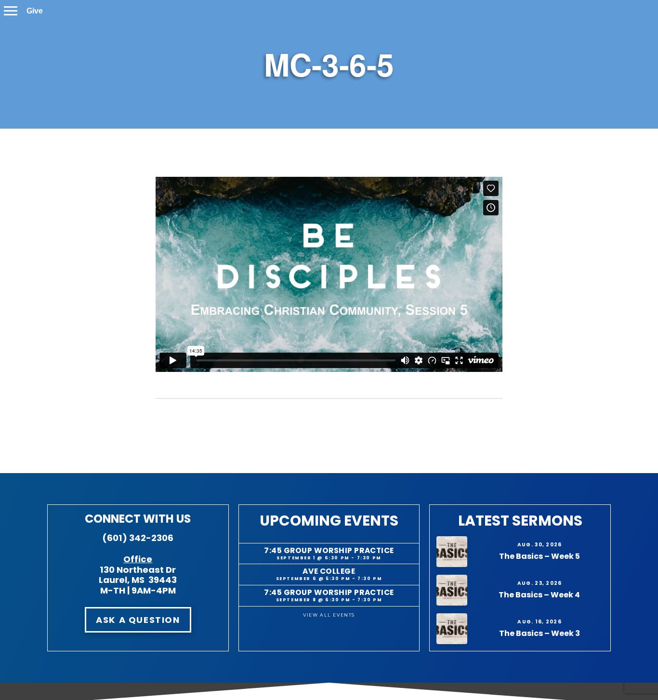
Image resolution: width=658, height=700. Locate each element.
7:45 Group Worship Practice (329, 550)
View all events (329, 615)
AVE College (329, 571)
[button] (10, 10)
